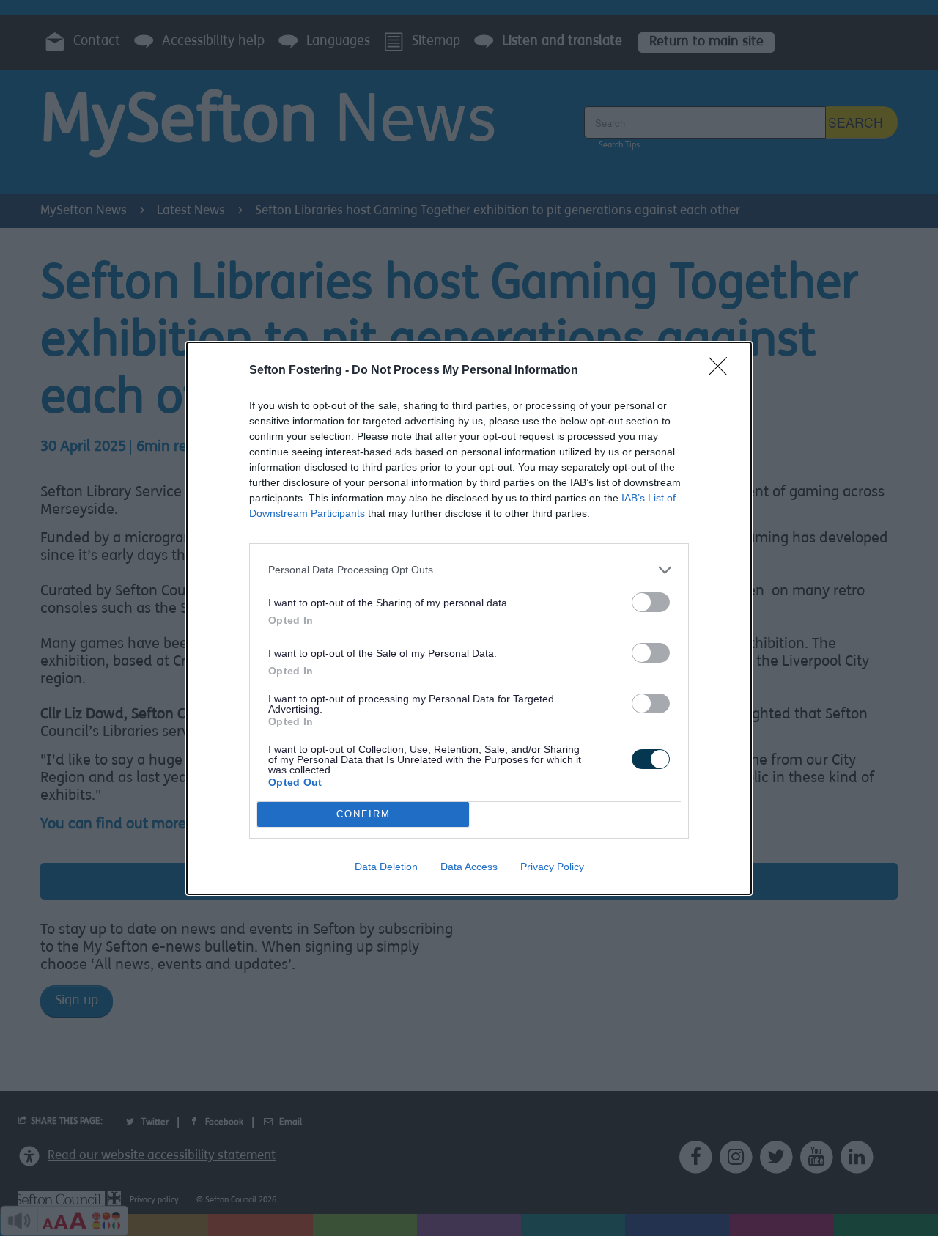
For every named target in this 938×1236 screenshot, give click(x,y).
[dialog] (469, 618)
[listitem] (469, 570)
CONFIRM (363, 814)
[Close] (722, 371)
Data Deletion (386, 866)
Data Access (469, 866)
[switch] (651, 602)
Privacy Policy (552, 866)
